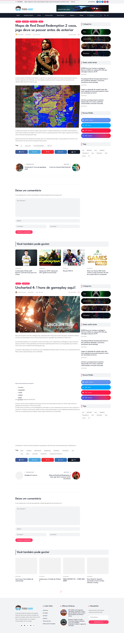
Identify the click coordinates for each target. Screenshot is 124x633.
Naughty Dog (47, 450)
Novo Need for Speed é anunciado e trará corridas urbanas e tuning (95, 580)
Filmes (18, 591)
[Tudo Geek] (24, 8)
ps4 (73, 450)
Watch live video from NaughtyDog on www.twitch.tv (24, 383)
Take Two (49, 145)
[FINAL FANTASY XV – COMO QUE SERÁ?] (74, 566)
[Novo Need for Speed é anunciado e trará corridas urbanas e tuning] (98, 566)
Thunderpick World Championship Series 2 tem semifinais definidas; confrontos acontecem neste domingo (94, 80)
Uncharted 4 (44, 453)
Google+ (20, 395)
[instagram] (107, 2)
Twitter (20, 392)
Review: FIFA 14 (68, 271)
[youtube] (105, 2)
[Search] (101, 15)
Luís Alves (20, 399)
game (22, 450)
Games (18, 21)
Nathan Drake (38, 450)
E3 (21, 145)
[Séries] (96, 46)
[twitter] (100, 2)
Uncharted (34, 453)
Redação (21, 34)
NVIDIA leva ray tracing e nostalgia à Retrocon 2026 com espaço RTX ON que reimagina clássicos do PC (94, 70)
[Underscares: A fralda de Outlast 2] (50, 566)
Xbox (41, 21)
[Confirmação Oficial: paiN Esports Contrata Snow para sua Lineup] (26, 258)
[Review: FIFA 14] (74, 258)
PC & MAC (25, 21)
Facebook (21, 390)
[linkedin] (102, 2)
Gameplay (29, 450)
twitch (27, 453)
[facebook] (97, 2)
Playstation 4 (65, 450)
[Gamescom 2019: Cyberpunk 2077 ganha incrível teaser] (50, 258)
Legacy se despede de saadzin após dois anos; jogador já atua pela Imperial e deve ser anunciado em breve (94, 91)
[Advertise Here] (82, 8)
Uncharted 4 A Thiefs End (56, 453)
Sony (22, 453)
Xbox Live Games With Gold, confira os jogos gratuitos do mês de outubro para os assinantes (97, 272)
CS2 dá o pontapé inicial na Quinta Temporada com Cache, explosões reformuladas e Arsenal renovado (92, 101)
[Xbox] (96, 32)
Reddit (20, 397)
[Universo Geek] (96, 39)
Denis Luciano (22, 292)
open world (27, 145)
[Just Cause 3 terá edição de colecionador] (26, 566)
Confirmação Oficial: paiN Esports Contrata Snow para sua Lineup (26, 272)
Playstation (33, 21)
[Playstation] (96, 53)
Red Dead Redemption (39, 145)
